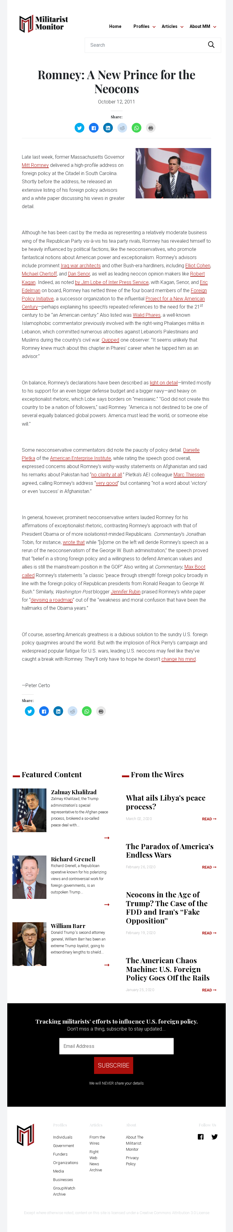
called (28, 575)
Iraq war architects (81, 265)
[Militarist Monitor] (44, 20)
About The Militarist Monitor (134, 1143)
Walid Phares (146, 315)
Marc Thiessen (189, 475)
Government (63, 1145)
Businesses (63, 1179)
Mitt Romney (35, 165)
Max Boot (194, 567)
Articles (169, 26)
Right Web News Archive (95, 1160)
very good (107, 483)
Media (58, 1171)
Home (115, 26)
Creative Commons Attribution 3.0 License (174, 1212)
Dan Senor (79, 274)
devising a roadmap (52, 600)
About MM (200, 26)
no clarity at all (106, 475)
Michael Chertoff (39, 274)
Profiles (141, 26)
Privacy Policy (132, 1161)
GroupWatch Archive (64, 1191)
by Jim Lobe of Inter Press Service (112, 282)
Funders (60, 1154)
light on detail (164, 383)
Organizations (65, 1162)
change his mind (178, 659)
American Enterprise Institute (80, 458)
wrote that (74, 542)
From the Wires (97, 1140)
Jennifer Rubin (125, 592)
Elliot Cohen (197, 265)
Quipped (110, 340)
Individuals (63, 1137)
